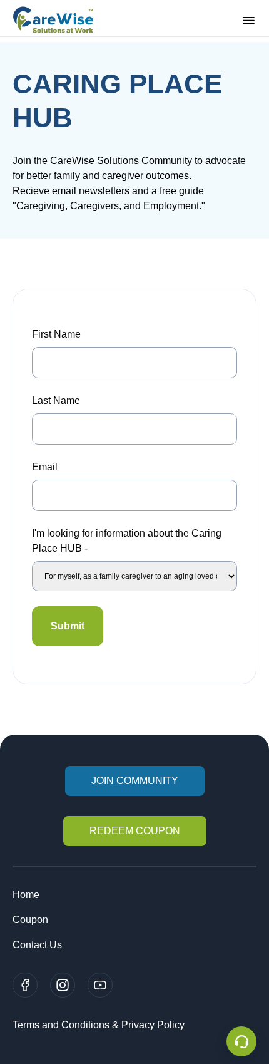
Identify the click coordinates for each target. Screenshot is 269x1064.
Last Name (56, 400)
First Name (56, 334)
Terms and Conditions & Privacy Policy (99, 1025)
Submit (67, 626)
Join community (134, 780)
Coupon (30, 919)
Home (26, 894)
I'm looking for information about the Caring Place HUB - (126, 541)
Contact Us (37, 944)
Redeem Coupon (134, 830)
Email (45, 467)
